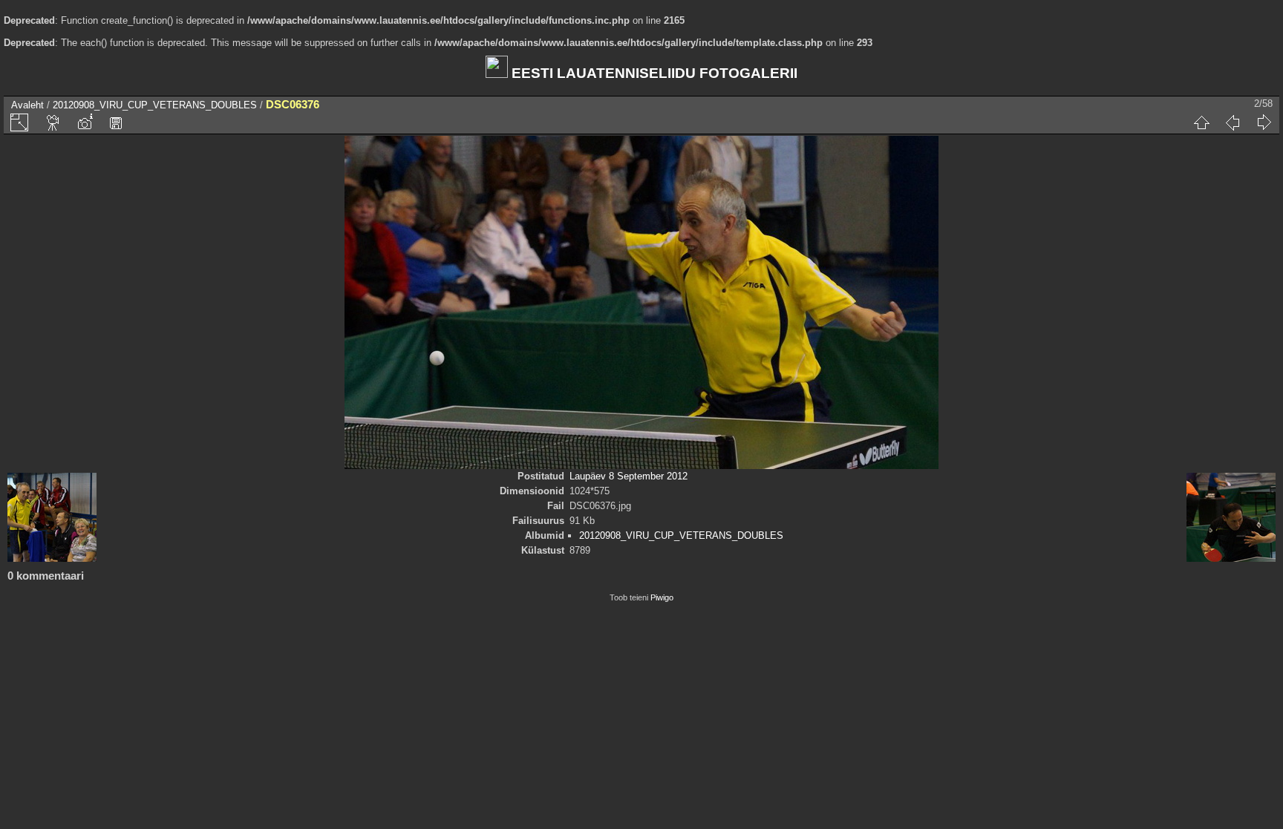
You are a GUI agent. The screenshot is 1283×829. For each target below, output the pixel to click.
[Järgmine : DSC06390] (1263, 122)
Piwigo (661, 597)
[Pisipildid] (1201, 122)
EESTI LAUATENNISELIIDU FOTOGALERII (652, 73)
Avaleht (27, 105)
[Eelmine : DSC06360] (1232, 122)
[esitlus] (53, 122)
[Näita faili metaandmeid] (84, 122)
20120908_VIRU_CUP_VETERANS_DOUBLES (155, 105)
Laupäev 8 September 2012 (628, 476)
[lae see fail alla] (115, 122)
